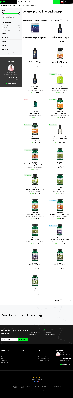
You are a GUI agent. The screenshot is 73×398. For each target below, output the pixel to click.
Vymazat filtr (11, 53)
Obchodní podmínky (42, 356)
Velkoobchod (4, 360)
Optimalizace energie (30, 5)
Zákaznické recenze (36, 379)
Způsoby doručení (5, 353)
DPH (2, 358)
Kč (13, 17)
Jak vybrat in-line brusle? (25, 355)
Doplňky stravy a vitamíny (10, 5)
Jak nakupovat (23, 356)
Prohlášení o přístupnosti (43, 360)
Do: (8, 17)
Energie (21, 5)
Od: (3, 17)
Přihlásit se (23, 339)
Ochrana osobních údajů (43, 358)
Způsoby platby (5, 355)
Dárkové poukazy (5, 362)
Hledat (56, 2)
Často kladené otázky (25, 353)
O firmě (39, 353)
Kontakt (39, 355)
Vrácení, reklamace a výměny (8, 356)
